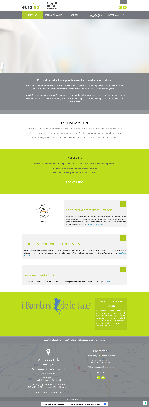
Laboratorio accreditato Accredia (89, 210)
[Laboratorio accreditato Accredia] (43, 213)
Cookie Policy (55, 392)
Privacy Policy (41, 392)
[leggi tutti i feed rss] (125, 7)
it (121, 2)
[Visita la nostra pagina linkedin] (120, 7)
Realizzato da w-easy (74, 399)
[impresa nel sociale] (56, 306)
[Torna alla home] (39, 5)
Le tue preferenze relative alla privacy (84, 404)
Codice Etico (74, 182)
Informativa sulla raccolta (53, 404)
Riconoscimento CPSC (39, 275)
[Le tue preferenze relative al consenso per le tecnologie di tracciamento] (145, 403)
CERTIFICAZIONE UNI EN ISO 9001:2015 (52, 244)
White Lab (79, 95)
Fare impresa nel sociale (111, 303)
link (108, 282)
